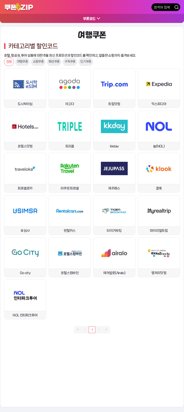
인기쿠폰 (85, 61)
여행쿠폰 (22, 61)
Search (176, 7)
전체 (9, 61)
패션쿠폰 (54, 61)
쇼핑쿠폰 (38, 61)
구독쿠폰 (69, 61)
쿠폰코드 (89, 18)
